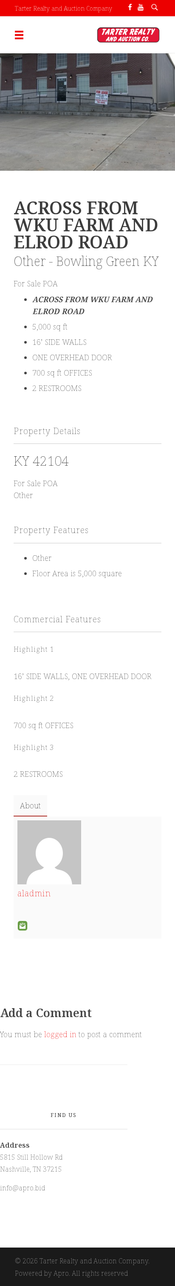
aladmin (34, 893)
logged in (61, 1034)
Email (22, 926)
